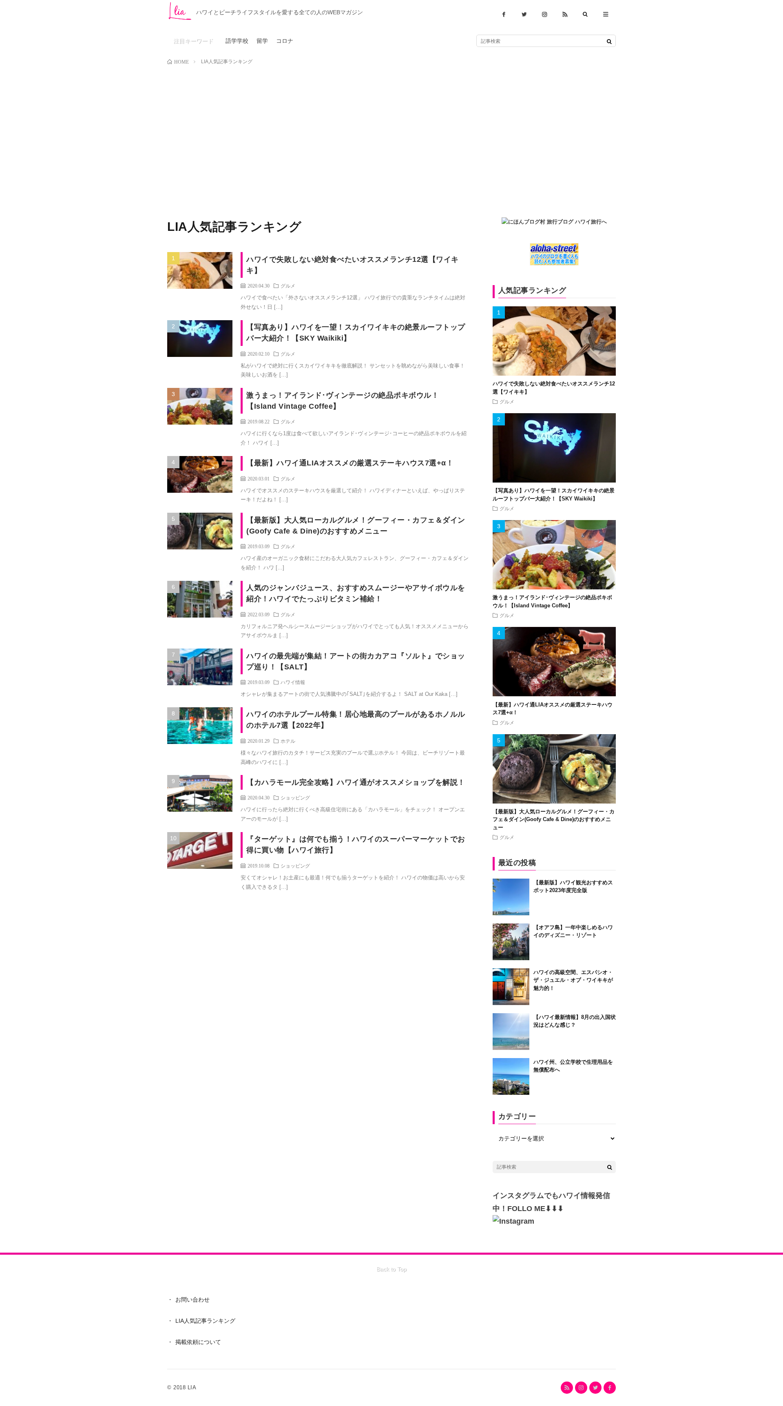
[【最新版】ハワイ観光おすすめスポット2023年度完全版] (511, 897)
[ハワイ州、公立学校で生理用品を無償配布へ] (511, 1076)
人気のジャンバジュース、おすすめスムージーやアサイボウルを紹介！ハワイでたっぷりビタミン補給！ (355, 593)
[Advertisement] (391, 132)
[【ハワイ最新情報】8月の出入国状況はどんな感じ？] (511, 1031)
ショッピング (295, 797)
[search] (609, 41)
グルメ (288, 285)
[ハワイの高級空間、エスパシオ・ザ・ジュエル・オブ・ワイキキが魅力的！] (511, 986)
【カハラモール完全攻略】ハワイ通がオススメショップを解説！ (355, 782)
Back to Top (391, 1269)
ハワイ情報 (293, 682)
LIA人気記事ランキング (205, 1320)
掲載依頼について (198, 1342)
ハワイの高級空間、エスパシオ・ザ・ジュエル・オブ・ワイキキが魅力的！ (573, 980)
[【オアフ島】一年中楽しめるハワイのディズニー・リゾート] (511, 941)
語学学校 (237, 41)
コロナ (284, 41)
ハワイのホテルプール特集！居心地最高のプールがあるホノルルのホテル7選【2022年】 (355, 719)
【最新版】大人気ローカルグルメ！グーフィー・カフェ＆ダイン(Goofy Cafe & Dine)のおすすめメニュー (355, 525)
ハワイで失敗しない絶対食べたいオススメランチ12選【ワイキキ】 (352, 265)
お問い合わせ (192, 1299)
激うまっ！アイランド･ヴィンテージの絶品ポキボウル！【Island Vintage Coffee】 (342, 400)
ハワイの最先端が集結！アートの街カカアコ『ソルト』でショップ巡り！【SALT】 (355, 661)
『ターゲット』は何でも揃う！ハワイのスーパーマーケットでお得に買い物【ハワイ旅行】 (355, 844)
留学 (262, 41)
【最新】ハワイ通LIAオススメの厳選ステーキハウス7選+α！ (349, 463)
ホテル (288, 740)
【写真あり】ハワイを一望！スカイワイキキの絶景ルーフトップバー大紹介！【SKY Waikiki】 (355, 332)
